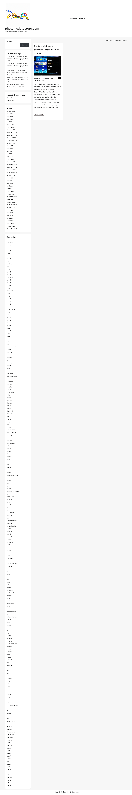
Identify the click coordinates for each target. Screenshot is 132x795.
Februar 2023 (11, 223)
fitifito (9, 456)
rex (8, 673)
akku (8, 341)
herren (9, 518)
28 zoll (9, 282)
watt (8, 750)
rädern (9, 668)
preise (9, 657)
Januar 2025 (11, 162)
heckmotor (10, 512)
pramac (9, 652)
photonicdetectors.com (22, 28)
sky (8, 692)
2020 (8, 266)
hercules (9, 515)
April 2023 (10, 218)
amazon (9, 349)
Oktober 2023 (11, 202)
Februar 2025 (11, 159)
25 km (9, 274)
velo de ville (11, 734)
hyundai (9, 534)
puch (8, 662)
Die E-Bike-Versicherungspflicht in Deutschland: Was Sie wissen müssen (17, 80)
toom (8, 724)
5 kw (8, 315)
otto (8, 633)
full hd (9, 472)
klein (8, 561)
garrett (9, 480)
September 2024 (12, 172)
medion (9, 595)
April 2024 (10, 186)
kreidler (9, 566)
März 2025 (10, 156)
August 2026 (11, 111)
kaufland (10, 542)
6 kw (8, 328)
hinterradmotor (11, 520)
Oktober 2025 (11, 138)
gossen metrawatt (13, 491)
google (9, 486)
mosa (8, 606)
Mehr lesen (39, 114)
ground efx (10, 496)
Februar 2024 (11, 191)
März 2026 (10, 124)
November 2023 (12, 199)
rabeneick (10, 665)
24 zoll (9, 272)
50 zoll (9, 320)
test (8, 718)
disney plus (10, 411)
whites (9, 759)
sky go (9, 694)
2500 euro (10, 277)
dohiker (9, 414)
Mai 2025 (10, 151)
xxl (8, 775)
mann (8, 582)
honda (9, 529)
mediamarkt (11, 593)
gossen (9, 488)
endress (9, 435)
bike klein (10, 373)
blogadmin (37, 78)
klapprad (9, 558)
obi (8, 627)
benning (9, 363)
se (7, 689)
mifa (8, 598)
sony (8, 702)
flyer (8, 459)
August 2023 (11, 207)
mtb (8, 614)
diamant (9, 403)
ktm (8, 569)
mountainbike (11, 611)
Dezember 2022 (12, 229)
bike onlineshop (12, 376)
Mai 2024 (10, 183)
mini (8, 601)
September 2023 (12, 205)
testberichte (11, 721)
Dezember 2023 (12, 196)
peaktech (10, 638)
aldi (8, 344)
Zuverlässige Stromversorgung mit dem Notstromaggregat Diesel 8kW (18, 59)
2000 (8, 261)
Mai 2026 (10, 119)
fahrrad (9, 440)
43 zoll (9, 299)
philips (9, 649)
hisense (9, 523)
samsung (10, 678)
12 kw (9, 245)
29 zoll (9, 285)
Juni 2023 (10, 213)
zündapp (9, 785)
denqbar (9, 400)
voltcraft (9, 745)
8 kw (8, 336)
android (9, 352)
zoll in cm (10, 783)
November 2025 (12, 135)
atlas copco (11, 355)
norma (9, 625)
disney (9, 408)
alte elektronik (11, 347)
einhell (9, 427)
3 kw (8, 288)
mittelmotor (10, 603)
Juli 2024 (10, 178)
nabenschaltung (12, 617)
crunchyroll (10, 392)
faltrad (9, 448)
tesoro (9, 716)
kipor (8, 553)
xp (7, 772)
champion (10, 384)
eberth (9, 424)
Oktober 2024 (11, 170)
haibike (9, 504)
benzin (9, 365)
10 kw (9, 240)
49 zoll (9, 304)
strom (9, 708)
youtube (9, 777)
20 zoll (9, 258)
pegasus (9, 646)
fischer (9, 451)
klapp (8, 555)
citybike (9, 387)
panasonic (10, 635)
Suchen (9, 41)
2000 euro (10, 264)
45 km (9, 301)
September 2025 (12, 140)
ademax (9, 339)
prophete (10, 660)
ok (7, 630)
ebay (8, 422)
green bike (10, 494)
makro (9, 579)
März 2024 (10, 188)
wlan (8, 767)
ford (8, 464)
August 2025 (11, 143)
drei (8, 416)
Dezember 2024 (12, 164)
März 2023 (10, 221)
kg (7, 547)
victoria (9, 740)
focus (9, 462)
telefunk (9, 713)
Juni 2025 (10, 148)
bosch (9, 379)
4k (7, 307)
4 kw (8, 293)
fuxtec (9, 478)
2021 (8, 269)
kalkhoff (9, 537)
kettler (9, 545)
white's (9, 756)
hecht (9, 510)
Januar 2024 (11, 194)
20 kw (9, 256)
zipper (9, 780)
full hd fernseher (12, 475)
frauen (9, 467)
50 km (9, 317)
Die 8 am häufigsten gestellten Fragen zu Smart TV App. (46, 49)
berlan (9, 368)
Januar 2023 (11, 226)
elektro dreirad (11, 430)
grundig (9, 499)
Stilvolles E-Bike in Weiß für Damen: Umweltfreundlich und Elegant (17, 73)
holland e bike (11, 526)
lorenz (9, 574)
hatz (8, 507)
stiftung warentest (13, 705)
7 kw (8, 333)
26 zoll (9, 280)
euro (8, 438)
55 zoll (9, 325)
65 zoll (9, 331)
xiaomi (9, 769)
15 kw (9, 248)
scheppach (10, 684)
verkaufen (10, 737)
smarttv (9, 700)
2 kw (8, 253)
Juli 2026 (10, 114)
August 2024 (11, 175)
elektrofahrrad (11, 432)
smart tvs (10, 697)
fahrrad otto (11, 443)
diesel (9, 406)
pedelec (9, 641)
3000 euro (10, 291)
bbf (8, 360)
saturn (9, 681)
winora (9, 764)
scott (8, 686)
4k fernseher (11, 309)
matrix (9, 587)
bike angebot (11, 371)
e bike (9, 419)
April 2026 (10, 122)
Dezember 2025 (12, 132)
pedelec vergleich (12, 644)
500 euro (9, 323)
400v (8, 296)
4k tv (8, 312)
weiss (9, 753)
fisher (9, 454)
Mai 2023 (10, 215)
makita (9, 577)
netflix (9, 619)
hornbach (10, 531)
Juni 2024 (10, 180)
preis (8, 654)
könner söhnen (11, 563)
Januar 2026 (11, 130)
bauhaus (9, 357)
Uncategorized (48, 78)
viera (8, 742)
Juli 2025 (10, 146)
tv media (9, 729)
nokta (9, 622)
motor (9, 609)
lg (7, 571)
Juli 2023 (10, 210)
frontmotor (10, 470)
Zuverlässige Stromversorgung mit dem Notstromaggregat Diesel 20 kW (18, 66)
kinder (9, 550)
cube (8, 395)
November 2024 (12, 167)
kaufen (9, 539)
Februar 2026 (11, 127)
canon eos (10, 381)
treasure (9, 726)
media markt (11, 590)
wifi (8, 761)
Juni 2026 (10, 116)
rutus (8, 676)
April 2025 (10, 154)
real (8, 670)
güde (8, 502)
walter (9, 748)
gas (8, 483)
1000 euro (10, 242)
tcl (7, 710)
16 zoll (9, 250)
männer (9, 585)
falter (8, 446)
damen (9, 397)
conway (9, 389)
